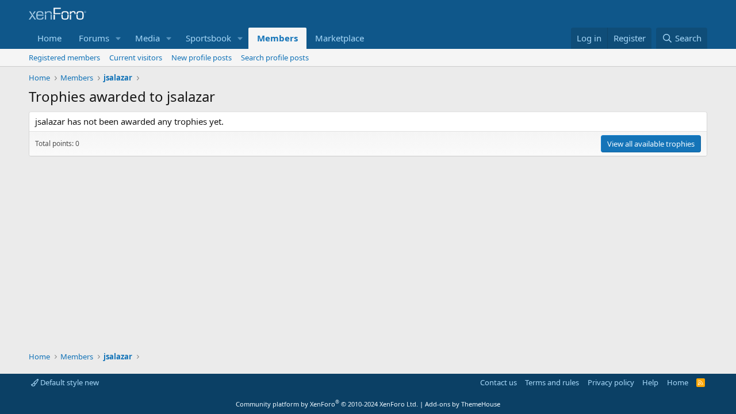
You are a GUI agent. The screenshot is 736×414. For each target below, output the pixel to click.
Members (277, 38)
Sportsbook (208, 38)
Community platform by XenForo (327, 404)
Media (147, 38)
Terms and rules (552, 382)
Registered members (64, 57)
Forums (94, 38)
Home (49, 38)
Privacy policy (611, 382)
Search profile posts (275, 57)
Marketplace (339, 38)
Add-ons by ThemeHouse (462, 404)
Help (650, 382)
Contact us (498, 382)
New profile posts (201, 57)
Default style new (69, 382)
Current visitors (135, 57)
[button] (118, 38)
